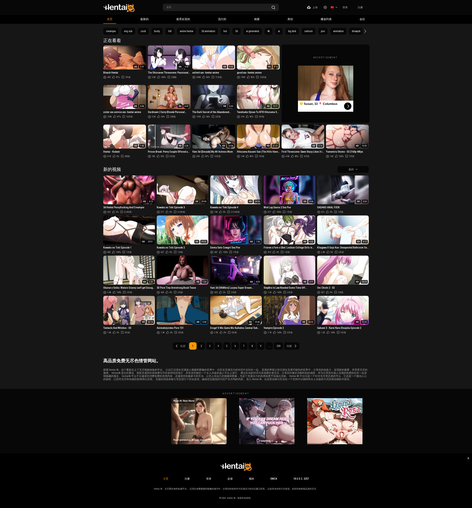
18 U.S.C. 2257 (301, 478)
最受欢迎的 (183, 19)
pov (323, 31)
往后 (182, 346)
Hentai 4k (231, 498)
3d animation (208, 31)
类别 (290, 19)
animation (338, 31)
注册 (360, 7)
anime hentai (186, 31)
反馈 (230, 478)
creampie (111, 31)
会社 (362, 19)
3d (236, 31)
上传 (315, 7)
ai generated (252, 31)
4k (268, 31)
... (269, 346)
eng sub (128, 31)
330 (278, 346)
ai (279, 31)
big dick (292, 31)
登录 (345, 7)
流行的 (222, 19)
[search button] (273, 8)
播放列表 (326, 19)
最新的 (144, 19)
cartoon (308, 31)
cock (143, 31)
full (169, 31)
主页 (165, 478)
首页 (109, 19)
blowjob (356, 31)
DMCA (273, 478)
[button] (365, 31)
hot (225, 31)
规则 (251, 478)
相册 (257, 19)
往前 (289, 346)
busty (157, 31)
